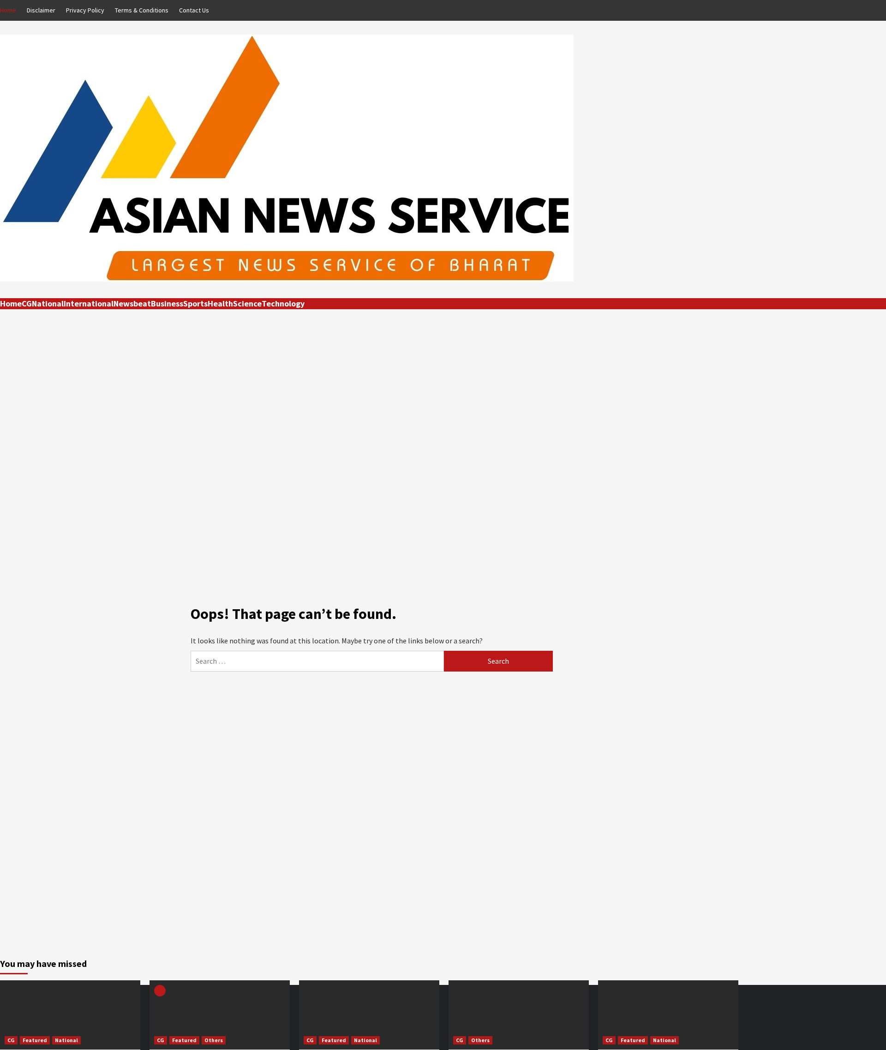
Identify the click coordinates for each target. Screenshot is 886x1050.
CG (27, 303)
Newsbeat (132, 303)
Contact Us (194, 10)
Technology (283, 303)
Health (220, 303)
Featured (35, 1040)
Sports (195, 303)
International (89, 303)
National (48, 303)
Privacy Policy (85, 10)
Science (247, 303)
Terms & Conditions (141, 10)
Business (167, 303)
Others (213, 1040)
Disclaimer (41, 10)
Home (8, 10)
